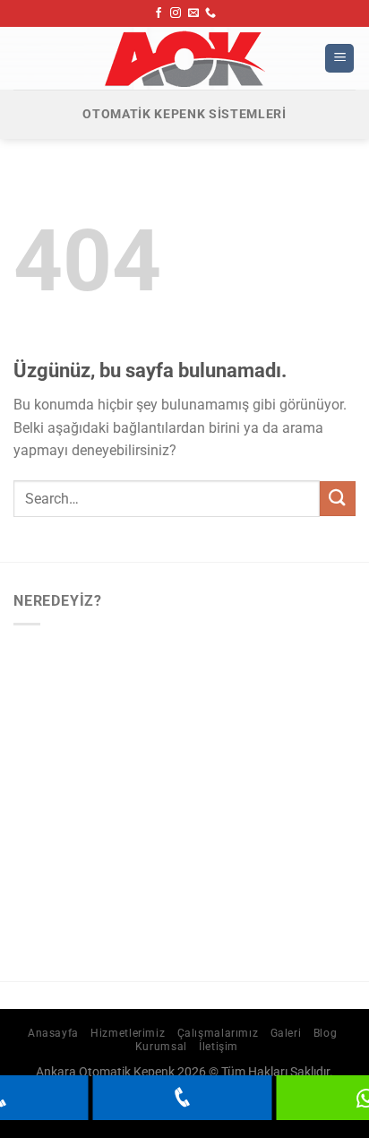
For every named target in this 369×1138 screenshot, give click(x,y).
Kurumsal (161, 1046)
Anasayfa (53, 1033)
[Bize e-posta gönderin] (193, 13)
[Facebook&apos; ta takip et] (158, 13)
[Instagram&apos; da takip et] (175, 13)
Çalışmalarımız (218, 1033)
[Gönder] (338, 498)
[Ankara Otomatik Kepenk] (184, 58)
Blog (325, 1033)
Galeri (286, 1033)
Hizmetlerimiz (127, 1033)
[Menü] (339, 58)
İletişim (218, 1046)
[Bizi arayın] (210, 13)
